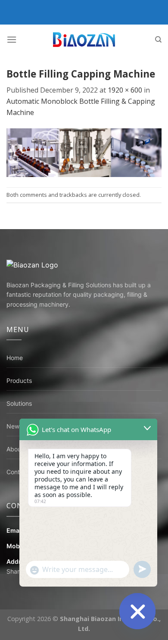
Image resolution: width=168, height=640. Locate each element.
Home (14, 357)
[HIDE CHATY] (137, 611)
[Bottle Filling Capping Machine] (84, 152)
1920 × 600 (125, 90)
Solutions (19, 403)
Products (19, 380)
